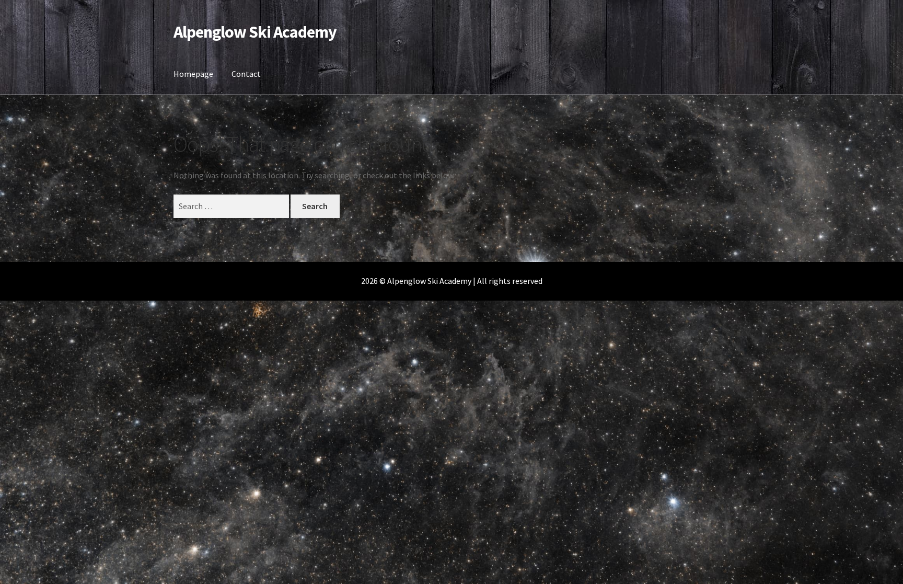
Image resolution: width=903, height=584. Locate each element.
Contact (246, 73)
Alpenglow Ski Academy (255, 31)
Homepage (193, 73)
